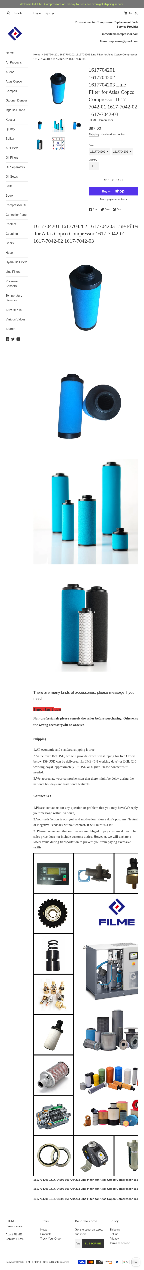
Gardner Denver (16, 100)
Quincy (10, 129)
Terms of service (120, 1243)
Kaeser (10, 119)
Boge (9, 195)
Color (91, 145)
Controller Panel (16, 214)
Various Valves (16, 319)
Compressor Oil (16, 205)
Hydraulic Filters (16, 262)
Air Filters (12, 148)
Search (10, 328)
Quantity (93, 160)
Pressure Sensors (12, 284)
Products (45, 1234)
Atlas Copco (14, 81)
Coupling (12, 233)
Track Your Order (51, 1238)
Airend (10, 72)
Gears (10, 243)
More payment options (113, 199)
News (43, 1229)
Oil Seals (12, 176)
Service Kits (14, 309)
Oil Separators (15, 167)
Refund (114, 1234)
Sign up (49, 13)
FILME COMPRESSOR (36, 1262)
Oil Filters (12, 157)
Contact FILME (15, 1238)
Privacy (114, 1238)
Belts (9, 186)
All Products (14, 62)
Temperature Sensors (14, 298)
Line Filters (13, 271)
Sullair (10, 138)
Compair (11, 91)
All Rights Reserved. (59, 1262)
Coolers (11, 224)
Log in (37, 13)
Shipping (94, 134)
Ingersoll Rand (15, 110)
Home (10, 53)
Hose (9, 252)
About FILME (14, 1234)
